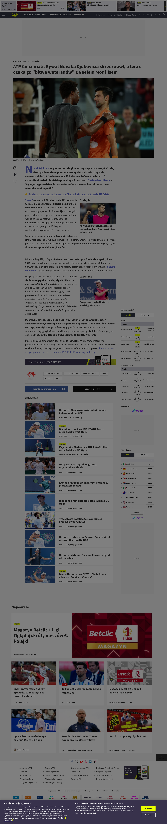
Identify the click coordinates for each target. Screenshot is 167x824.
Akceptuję (148, 808)
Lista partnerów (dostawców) (85, 813)
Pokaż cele (148, 815)
